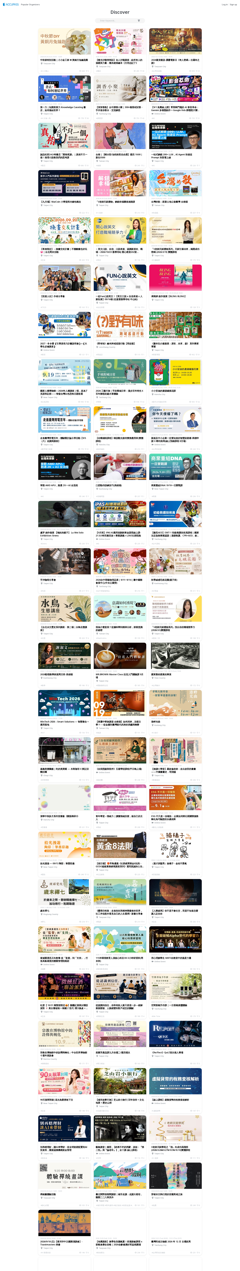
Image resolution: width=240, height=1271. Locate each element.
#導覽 (98, 402)
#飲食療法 (100, 1252)
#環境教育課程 (102, 969)
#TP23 (43, 307)
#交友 (43, 260)
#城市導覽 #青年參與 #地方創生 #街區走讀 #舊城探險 (115, 1205)
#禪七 (43, 922)
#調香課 (99, 118)
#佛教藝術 (45, 1063)
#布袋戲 (155, 213)
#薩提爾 (99, 780)
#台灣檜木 (156, 685)
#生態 (43, 638)
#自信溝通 (100, 307)
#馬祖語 (99, 354)
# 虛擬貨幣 (156, 1111)
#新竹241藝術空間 (159, 402)
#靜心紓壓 (45, 1205)
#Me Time (156, 1016)
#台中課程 (156, 543)
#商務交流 (100, 1016)
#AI (153, 118)
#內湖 (43, 591)
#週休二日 (156, 638)
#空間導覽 (45, 780)
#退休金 (44, 1158)
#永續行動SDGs (102, 1111)
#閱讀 (98, 922)
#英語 (98, 260)
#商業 (154, 496)
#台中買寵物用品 (103, 591)
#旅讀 (98, 732)
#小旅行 (155, 732)
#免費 (154, 1205)
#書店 (43, 165)
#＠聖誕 (155, 591)
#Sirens (44, 543)
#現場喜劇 (156, 874)
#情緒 (98, 827)
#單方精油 (100, 1063)
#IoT (43, 732)
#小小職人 (45, 71)
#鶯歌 (43, 874)
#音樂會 (44, 827)
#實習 (43, 354)
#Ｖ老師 (99, 213)
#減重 (43, 969)
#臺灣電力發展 (46, 449)
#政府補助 (100, 449)
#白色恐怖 (45, 402)
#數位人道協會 (157, 827)
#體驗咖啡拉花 (102, 685)
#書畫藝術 (156, 780)
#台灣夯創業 (157, 449)
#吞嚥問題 (100, 496)
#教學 (43, 685)
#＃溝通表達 (46, 1252)
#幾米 (98, 71)
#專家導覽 (156, 354)
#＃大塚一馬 (46, 118)
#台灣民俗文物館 (158, 1252)
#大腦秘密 (156, 260)
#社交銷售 (100, 874)
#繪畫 (98, 165)
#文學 (98, 1158)
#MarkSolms (101, 638)
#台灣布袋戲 (157, 71)
